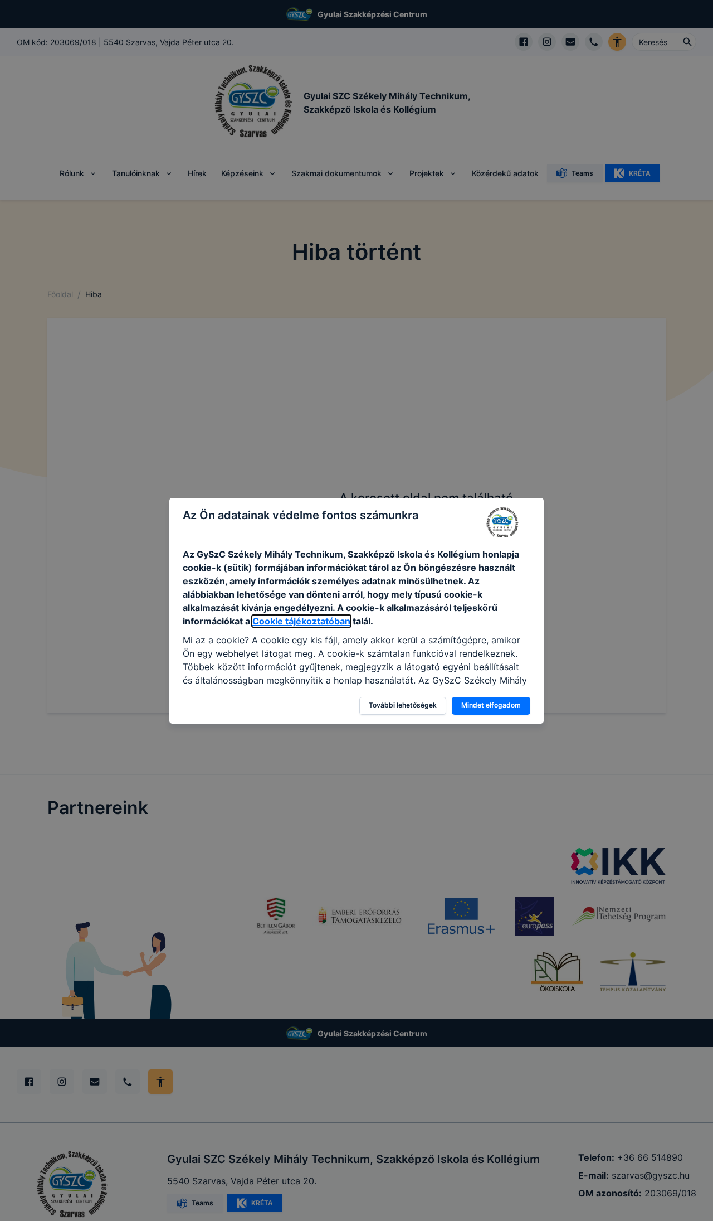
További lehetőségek (403, 705)
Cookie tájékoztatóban (301, 621)
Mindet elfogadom (491, 705)
